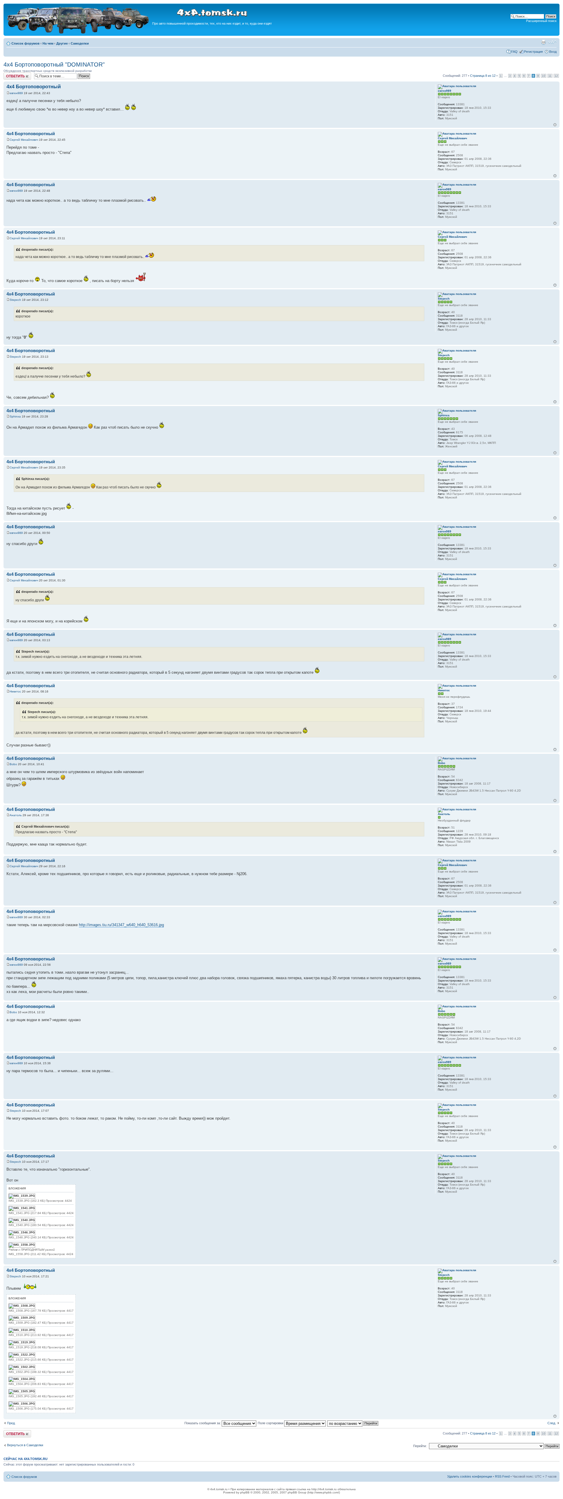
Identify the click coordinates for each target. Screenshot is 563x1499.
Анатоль (16, 815)
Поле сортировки (271, 1423)
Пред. (11, 1423)
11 (550, 75)
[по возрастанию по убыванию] (353, 1423)
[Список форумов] (79, 32)
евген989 (16, 93)
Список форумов (25, 43)
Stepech (15, 299)
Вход (553, 51)
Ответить (11, 74)
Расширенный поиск (541, 21)
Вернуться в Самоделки (25, 1445)
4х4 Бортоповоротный (33, 86)
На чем (48, 43)
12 (556, 75)
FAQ (514, 51)
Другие (62, 43)
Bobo (13, 764)
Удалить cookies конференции (469, 1476)
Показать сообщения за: (203, 1423)
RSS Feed (502, 1476)
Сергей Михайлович (24, 139)
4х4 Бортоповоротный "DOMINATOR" (54, 64)
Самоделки (80, 43)
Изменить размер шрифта (552, 42)
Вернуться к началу (555, 124)
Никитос (15, 691)
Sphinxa (15, 416)
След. (551, 1423)
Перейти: (420, 1446)
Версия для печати (543, 42)
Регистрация (533, 51)
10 (543, 75)
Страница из (483, 75)
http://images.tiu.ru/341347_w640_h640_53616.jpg (121, 925)
